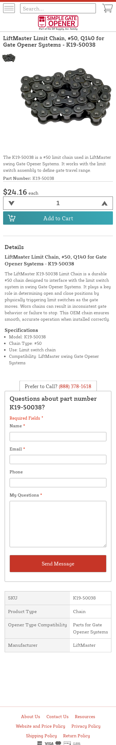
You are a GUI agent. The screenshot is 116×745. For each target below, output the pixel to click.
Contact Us (57, 716)
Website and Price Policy (40, 726)
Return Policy (76, 735)
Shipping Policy (41, 735)
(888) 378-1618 (74, 386)
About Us (30, 716)
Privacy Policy (86, 726)
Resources (85, 716)
